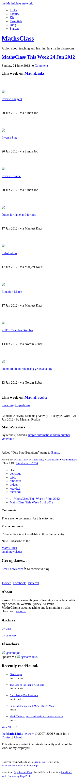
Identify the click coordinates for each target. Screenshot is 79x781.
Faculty (14, 14)
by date (6, 628)
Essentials (16, 21)
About (18, 737)
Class (18, 38)
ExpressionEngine (12, 765)
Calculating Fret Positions (24, 695)
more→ (21, 611)
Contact (7, 737)
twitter (14, 484)
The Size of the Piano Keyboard (27, 684)
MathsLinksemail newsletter (12, 549)
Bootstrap (32, 765)
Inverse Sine (9, 137)
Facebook (19, 583)
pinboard (15, 481)
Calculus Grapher (17, 330)
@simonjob (13, 652)
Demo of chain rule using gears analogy (27, 368)
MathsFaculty (36, 397)
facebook (15, 491)
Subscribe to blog (37, 569)
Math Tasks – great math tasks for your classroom (36, 716)
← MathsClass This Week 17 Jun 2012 (35, 498)
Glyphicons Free (23, 772)
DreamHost (39, 761)
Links (13, 10)
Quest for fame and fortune (19, 214)
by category (9, 635)
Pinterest (33, 583)
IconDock (66, 772)
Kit (12, 17)
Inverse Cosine (11, 176)
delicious (15, 473)
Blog (13, 25)
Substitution (9, 253)
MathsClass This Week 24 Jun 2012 (38, 57)
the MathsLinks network (17, 3)
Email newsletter (12, 569)
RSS (15, 726)
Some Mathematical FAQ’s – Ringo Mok (32, 705)
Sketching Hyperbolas (16, 405)
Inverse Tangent (12, 99)
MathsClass (20, 459)
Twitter (6, 583)
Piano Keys (16, 674)
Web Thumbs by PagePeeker (17, 776)
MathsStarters (69, 459)
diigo (13, 477)
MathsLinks (35, 73)
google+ (15, 488)
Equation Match (12, 291)
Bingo (55, 452)
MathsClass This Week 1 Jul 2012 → (33, 502)
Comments (41, 65)
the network (18, 733)
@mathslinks (29, 657)
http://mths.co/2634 (27, 463)
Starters (14, 28)
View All (6, 726)
